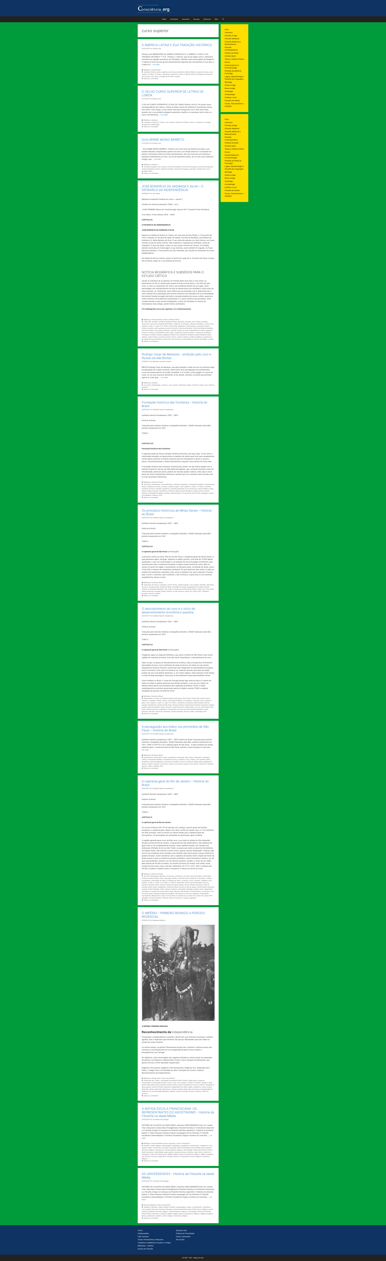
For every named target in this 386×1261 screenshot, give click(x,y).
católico (174, 878)
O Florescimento (195, 891)
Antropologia (230, 94)
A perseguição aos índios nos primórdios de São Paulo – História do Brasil (175, 728)
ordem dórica (198, 1152)
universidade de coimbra (190, 339)
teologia (169, 1156)
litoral (201, 889)
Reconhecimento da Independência (200, 1089)
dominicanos (157, 1148)
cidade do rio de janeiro (181, 324)
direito (208, 759)
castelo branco (205, 698)
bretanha (151, 878)
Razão (185, 1089)
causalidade (184, 1145)
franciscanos (160, 1150)
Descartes (185, 19)
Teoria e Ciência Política (171, 319)
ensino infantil (195, 1148)
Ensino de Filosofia (145, 1249)
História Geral (155, 70)
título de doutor (176, 339)
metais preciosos (178, 707)
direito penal (155, 1085)
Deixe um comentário (151, 78)
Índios (162, 889)
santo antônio (194, 764)
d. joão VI (158, 326)
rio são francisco (178, 591)
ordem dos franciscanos (158, 1154)
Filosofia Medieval (157, 1143)
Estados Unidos (153, 885)
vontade (210, 339)
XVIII (160, 495)
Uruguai (177, 76)
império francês (198, 491)
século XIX (166, 339)
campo (191, 757)
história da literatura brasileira (203, 328)
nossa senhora (209, 385)
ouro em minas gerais (202, 707)
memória (195, 385)
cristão (192, 759)
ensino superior (206, 1148)
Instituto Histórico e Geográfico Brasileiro (179, 889)
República (165, 1091)
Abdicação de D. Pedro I (152, 1080)
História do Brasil (157, 319)
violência (155, 495)
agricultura (147, 585)
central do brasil (183, 878)
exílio (156, 328)
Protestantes (172, 709)
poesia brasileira (200, 335)
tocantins (145, 593)
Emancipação (190, 326)
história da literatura (148, 169)
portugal (162, 76)
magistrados (208, 889)
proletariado (163, 709)
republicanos (207, 337)
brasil (204, 876)
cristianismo (204, 1145)
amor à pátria (196, 321)
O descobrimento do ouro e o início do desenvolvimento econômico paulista (168, 610)
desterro (205, 1082)
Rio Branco (159, 339)
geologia (161, 328)
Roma (144, 1216)
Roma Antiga (230, 88)
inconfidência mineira (179, 587)
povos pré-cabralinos (192, 893)
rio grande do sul (182, 895)
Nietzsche (207, 19)
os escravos (164, 764)
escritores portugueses (205, 167)
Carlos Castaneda (183, 1237)
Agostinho (154, 1207)
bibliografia (176, 1145)
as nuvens (147, 385)
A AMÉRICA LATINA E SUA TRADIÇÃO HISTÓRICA (177, 45)
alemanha (181, 321)
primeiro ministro (170, 337)
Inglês (190, 1087)
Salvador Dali (181, 1230)
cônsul (207, 324)
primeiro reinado (182, 337)
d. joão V (151, 326)
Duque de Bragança (156, 762)
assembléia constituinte (169, 1080)
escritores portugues (190, 167)
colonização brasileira (196, 484)
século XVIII (197, 591)
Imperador (166, 330)
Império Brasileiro (186, 491)
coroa (187, 759)
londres (209, 1087)
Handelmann (163, 491)
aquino (189, 1207)
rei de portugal (157, 1091)
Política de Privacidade (185, 1233)
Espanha (159, 489)
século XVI (188, 591)
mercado (169, 707)
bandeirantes (156, 385)
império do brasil (182, 330)
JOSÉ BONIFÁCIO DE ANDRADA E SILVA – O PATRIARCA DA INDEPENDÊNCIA (172, 188)
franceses (199, 885)
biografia (153, 167)
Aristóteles (174, 19)
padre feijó (158, 1089)
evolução (150, 328)
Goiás (211, 489)
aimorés (146, 876)
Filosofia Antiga (231, 36)
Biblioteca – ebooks (145, 1246)
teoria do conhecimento (181, 1156)
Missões (177, 891)
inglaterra (209, 330)
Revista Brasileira (197, 709)
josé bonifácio (160, 332)
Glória (150, 887)
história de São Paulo (164, 705)
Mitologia (228, 82)
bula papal (180, 757)
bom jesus (155, 585)
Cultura (161, 122)
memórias (192, 169)
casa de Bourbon (167, 484)
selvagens (204, 493)
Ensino (227, 62)
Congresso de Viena (153, 486)
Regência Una (146, 1091)
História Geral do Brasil (192, 705)
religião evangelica (207, 1154)
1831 (149, 321)
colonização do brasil (158, 880)
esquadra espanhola (177, 489)
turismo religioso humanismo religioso (175, 1216)
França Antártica (203, 489)
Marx (216, 19)
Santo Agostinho (170, 1143)
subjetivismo (162, 1156)
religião (170, 1154)
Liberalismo (197, 1087)
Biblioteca (147, 70)
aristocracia (146, 324)
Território (145, 387)
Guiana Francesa (152, 491)
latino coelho (169, 332)
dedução (203, 585)
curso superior (170, 122)
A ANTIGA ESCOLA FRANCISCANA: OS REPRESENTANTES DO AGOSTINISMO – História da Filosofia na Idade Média (178, 1112)
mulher (201, 385)
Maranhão (145, 1089)
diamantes (166, 74)
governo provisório (171, 328)
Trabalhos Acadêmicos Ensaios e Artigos (154, 1243)
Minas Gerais (192, 589)
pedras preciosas (147, 591)
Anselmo (173, 1207)
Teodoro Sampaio (177, 711)
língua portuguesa (154, 707)
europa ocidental (184, 74)
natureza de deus (180, 1152)
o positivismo (199, 122)
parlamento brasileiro (187, 335)
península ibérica (175, 493)
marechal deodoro (189, 332)
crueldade (204, 880)
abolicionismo (148, 757)
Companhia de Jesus (170, 759)
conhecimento (146, 1082)
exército (163, 885)
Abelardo (147, 1145)
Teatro (150, 171)
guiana (144, 491)
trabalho (158, 1216)
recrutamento (146, 895)
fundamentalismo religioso (174, 1150)
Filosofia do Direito (232, 101)
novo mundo (146, 76)
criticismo (155, 122)
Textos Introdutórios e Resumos (150, 1240)
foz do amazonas (191, 489)
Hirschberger (188, 1150)
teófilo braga (155, 124)
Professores (146, 124)
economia (167, 762)
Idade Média (159, 1152)
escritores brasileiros (175, 167)
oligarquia (166, 335)
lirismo (158, 169)
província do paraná (183, 709)
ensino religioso (202, 1209)
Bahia (200, 876)
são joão (152, 711)
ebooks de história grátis (193, 882)
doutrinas (165, 1148)
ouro (204, 589)
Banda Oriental (190, 72)
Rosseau (196, 19)
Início (227, 29)
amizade (147, 167)
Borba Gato (187, 698)
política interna (153, 337)
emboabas (189, 703)
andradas (204, 321)
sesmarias (166, 711)
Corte (202, 700)
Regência (199, 337)
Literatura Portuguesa (181, 169)
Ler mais (156, 64)
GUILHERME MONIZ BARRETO (163, 139)
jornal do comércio (148, 332)
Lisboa (192, 122)
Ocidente (190, 1152)
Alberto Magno (156, 1145)
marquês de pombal (180, 589)
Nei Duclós (180, 1240)
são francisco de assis (149, 1156)
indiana (150, 764)
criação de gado (173, 486)
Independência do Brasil (197, 330)
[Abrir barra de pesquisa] (223, 19)
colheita (158, 700)
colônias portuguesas (180, 484)
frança (180, 1085)
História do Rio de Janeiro (187, 887)
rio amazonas (186, 493)
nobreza (159, 335)
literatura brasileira (167, 169)
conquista (195, 700)
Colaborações (143, 1233)
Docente (155, 1209)
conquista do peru (202, 72)
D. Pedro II (158, 74)
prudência (192, 337)
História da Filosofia (199, 1150)
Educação (173, 1148)
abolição (147, 72)
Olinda (151, 1089)
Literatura (154, 120)
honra (156, 330)
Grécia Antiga (230, 85)
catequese (205, 757)
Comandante (187, 700)
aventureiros (180, 72)
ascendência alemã (166, 698)
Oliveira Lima (201, 169)
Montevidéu (185, 891)
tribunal (151, 593)
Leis (165, 589)
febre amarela (198, 703)
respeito (172, 1091)
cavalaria (152, 700)
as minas (156, 698)
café (197, 698)
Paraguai (156, 893)
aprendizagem (166, 1145)
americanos (179, 876)
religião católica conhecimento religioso (186, 1154)
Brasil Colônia (182, 1080)
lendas (189, 385)
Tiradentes (205, 591)
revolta (178, 1091)
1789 (145, 321)
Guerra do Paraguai (197, 74)
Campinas (163, 585)
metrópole (199, 332)
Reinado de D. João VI (159, 895)
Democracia (173, 326)
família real (169, 885)
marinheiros (209, 74)
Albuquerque (148, 698)
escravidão (199, 326)
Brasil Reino (169, 324)
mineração (207, 332)
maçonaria (178, 332)
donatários (181, 703)
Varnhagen (203, 339)
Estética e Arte (231, 97)
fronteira (151, 587)
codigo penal (192, 1080)
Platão (164, 19)
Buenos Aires (159, 878)
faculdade (151, 1211)
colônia (164, 700)
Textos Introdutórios (168, 1078)
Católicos (145, 700)
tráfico (192, 711)
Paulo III (171, 764)
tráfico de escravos (175, 898)
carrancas (164, 385)
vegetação (192, 898)
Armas (165, 757)
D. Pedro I (151, 74)
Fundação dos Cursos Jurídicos (194, 1085)
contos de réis (172, 585)
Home (140, 1230)
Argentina (164, 72)
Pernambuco (179, 893)
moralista (153, 335)
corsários (164, 486)
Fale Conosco (143, 1237)
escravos (152, 489)
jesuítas (166, 493)
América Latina (155, 72)
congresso (147, 122)
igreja (160, 330)
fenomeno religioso (148, 1150)
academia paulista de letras (168, 321)
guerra (148, 1087)
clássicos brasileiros (197, 324)
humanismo (150, 1152)
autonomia (172, 72)
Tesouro (186, 711)
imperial (173, 330)
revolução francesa (148, 339)
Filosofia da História (182, 122)
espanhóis (174, 74)
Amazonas (147, 484)
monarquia (145, 335)
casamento (198, 757)
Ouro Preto (154, 76)
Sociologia (229, 91)
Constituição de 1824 (159, 1082)
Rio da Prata (170, 76)
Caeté (193, 698)
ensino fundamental (183, 1148)
